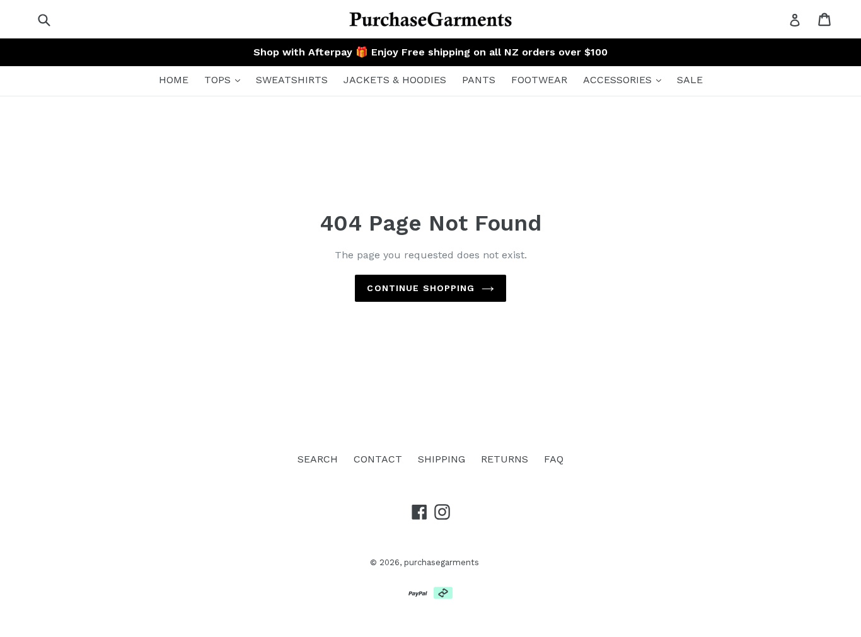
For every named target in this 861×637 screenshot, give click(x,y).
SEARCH (318, 459)
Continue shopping (421, 288)
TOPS (219, 80)
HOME (173, 80)
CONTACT (378, 459)
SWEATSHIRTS (292, 80)
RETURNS (504, 459)
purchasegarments (441, 562)
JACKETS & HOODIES (395, 80)
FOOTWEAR (539, 80)
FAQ (553, 459)
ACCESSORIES (619, 80)
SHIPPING (441, 459)
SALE (690, 80)
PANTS (478, 80)
